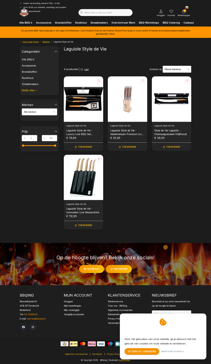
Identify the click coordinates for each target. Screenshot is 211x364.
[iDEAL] (74, 343)
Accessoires (43, 22)
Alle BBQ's (25, 22)
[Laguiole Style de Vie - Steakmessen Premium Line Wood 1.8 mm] (127, 99)
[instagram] (33, 327)
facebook (93, 269)
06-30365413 (31, 314)
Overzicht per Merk (123, 22)
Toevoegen (85, 147)
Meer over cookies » (172, 351)
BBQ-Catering (171, 22)
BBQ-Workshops (149, 22)
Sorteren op (156, 69)
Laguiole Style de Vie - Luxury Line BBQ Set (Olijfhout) (79, 132)
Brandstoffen (63, 22)
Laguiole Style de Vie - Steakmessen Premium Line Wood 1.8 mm (126, 132)
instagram (120, 269)
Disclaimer (97, 354)
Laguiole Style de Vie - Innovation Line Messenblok (82, 210)
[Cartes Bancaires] (119, 343)
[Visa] (101, 343)
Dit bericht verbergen (142, 351)
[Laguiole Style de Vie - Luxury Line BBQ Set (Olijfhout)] (83, 99)
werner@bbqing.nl (36, 318)
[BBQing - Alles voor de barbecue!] (24, 12)
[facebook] (23, 327)
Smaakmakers (99, 22)
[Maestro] (110, 343)
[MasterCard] (83, 343)
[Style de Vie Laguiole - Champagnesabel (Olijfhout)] (171, 99)
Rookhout (81, 22)
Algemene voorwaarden (76, 354)
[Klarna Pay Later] (92, 343)
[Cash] (64, 343)
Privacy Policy (113, 354)
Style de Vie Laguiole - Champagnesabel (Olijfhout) (170, 132)
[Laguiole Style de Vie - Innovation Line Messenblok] (83, 177)
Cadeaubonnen (193, 22)
